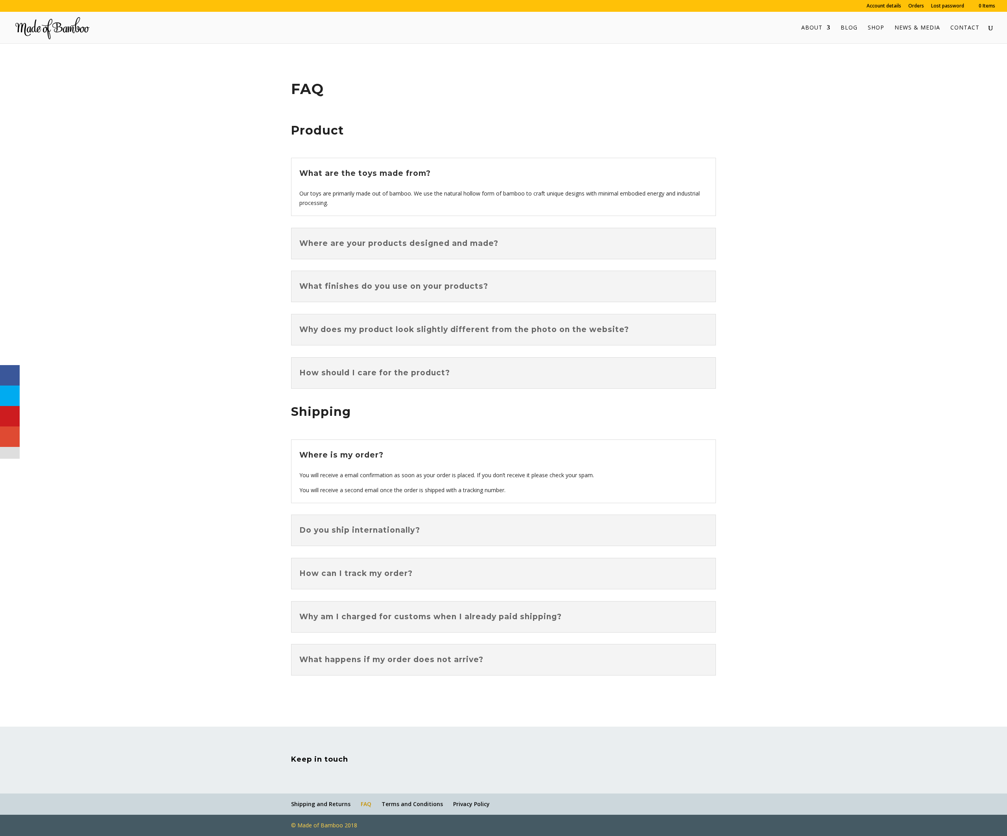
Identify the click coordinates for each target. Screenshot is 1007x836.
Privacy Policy (471, 804)
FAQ (366, 804)
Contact (964, 28)
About (812, 28)
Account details (884, 6)
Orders (916, 6)
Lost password (947, 6)
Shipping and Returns (320, 804)
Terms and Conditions (412, 804)
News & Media (917, 28)
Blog (849, 28)
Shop (876, 28)
